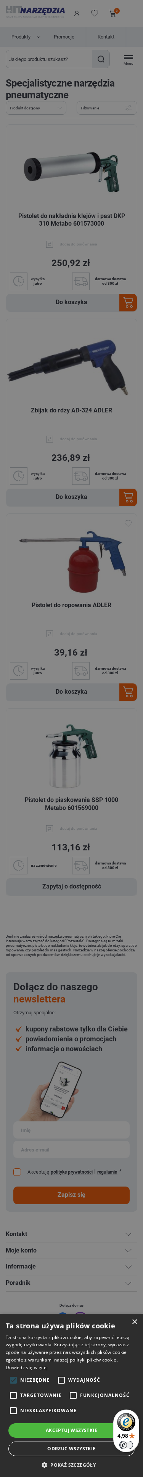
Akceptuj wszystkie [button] (71, 1430)
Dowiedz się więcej (27, 1367)
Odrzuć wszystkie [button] (71, 1448)
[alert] (71, 738)
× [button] (134, 1322)
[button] (71, 1464)
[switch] (126, 1445)
